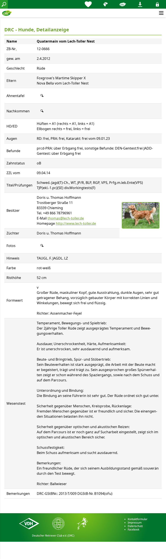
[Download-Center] (140, 4)
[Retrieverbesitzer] (105, 4)
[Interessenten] (88, 4)
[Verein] (122, 4)
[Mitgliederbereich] (157, 4)
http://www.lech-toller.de (76, 223)
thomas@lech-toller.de (66, 218)
